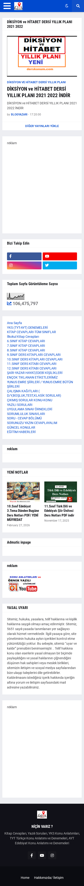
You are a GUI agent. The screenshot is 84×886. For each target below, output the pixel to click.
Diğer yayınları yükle (42, 126)
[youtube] (60, 256)
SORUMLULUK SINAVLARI (26, 414)
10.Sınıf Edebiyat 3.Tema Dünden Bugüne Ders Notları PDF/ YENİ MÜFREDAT (23, 513)
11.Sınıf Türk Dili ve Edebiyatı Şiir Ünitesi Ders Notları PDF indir (59, 510)
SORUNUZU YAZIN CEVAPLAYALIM (32, 423)
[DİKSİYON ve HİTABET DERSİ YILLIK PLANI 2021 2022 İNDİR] (42, 56)
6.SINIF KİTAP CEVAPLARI (26, 341)
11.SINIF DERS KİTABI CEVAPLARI (31, 364)
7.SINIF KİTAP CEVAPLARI (26, 345)
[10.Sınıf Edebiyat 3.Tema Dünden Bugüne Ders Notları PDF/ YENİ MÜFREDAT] (23, 491)
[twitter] (60, 265)
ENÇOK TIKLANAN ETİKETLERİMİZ (32, 377)
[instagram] (24, 265)
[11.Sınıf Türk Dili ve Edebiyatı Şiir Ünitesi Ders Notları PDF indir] (60, 491)
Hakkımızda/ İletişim (48, 878)
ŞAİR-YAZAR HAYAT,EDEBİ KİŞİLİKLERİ (35, 373)
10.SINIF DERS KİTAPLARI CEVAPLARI (35, 359)
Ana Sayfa (14, 323)
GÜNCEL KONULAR (21, 427)
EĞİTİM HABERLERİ (21, 432)
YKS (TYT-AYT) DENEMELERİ (27, 327)
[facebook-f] (24, 256)
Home (25, 878)
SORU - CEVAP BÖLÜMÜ (24, 418)
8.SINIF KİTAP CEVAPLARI (26, 350)
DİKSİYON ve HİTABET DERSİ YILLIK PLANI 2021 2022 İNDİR (38, 92)
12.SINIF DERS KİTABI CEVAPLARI (31, 368)
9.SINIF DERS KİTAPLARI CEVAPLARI (34, 355)
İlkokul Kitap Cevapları (23, 336)
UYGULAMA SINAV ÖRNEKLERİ (29, 409)
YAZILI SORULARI (19, 405)
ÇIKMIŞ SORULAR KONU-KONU (29, 400)
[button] (7, 6)
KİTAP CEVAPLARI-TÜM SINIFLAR (31, 332)
